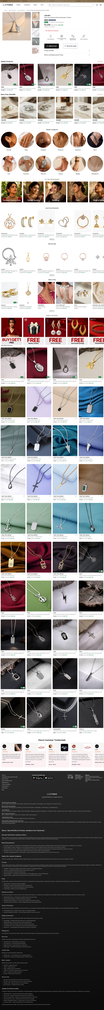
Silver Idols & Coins (56, 803)
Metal (35, 4)
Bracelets (14, 811)
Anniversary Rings (6, 818)
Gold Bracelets (12, 807)
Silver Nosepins (47, 803)
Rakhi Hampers (86, 822)
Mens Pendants (21, 10)
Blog (3, 789)
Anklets (54, 811)
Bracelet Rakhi (46, 822)
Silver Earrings (5, 803)
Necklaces (9, 811)
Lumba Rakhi (79, 822)
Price (42, 4)
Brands (18, 4)
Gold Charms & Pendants (28, 807)
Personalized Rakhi (55, 822)
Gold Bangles (38, 807)
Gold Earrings (5, 807)
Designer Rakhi (33, 822)
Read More (28, 761)
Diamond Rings (87, 811)
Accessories (80, 811)
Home (5, 10)
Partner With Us (5, 786)
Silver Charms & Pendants (29, 803)
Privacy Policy (5, 778)
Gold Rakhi (39, 822)
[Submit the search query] (50, 5)
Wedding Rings (14, 818)
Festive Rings (31, 818)
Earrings (4, 811)
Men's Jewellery (69, 811)
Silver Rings (20, 803)
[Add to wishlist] (24, 380)
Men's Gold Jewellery (31, 814)
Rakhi (75, 811)
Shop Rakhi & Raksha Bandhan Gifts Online (11, 822)
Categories (27, 4)
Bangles (33, 811)
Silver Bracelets (13, 803)
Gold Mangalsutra (53, 807)
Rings (19, 811)
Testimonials (5, 788)
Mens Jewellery (12, 10)
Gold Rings (19, 807)
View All (99, 61)
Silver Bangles (39, 803)
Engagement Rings (23, 818)
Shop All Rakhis (25, 822)
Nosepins (38, 811)
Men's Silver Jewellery (20, 814)
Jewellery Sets (60, 811)
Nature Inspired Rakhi (10, 823)
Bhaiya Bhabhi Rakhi (70, 822)
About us (4, 775)
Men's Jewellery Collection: (8, 814)
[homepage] (7, 5)
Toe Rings (50, 811)
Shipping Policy (5, 782)
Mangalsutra (44, 811)
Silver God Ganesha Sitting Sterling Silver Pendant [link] (38, 10)
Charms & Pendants (25, 811)
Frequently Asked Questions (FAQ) (9, 777)
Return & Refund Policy (7, 780)
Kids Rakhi (62, 822)
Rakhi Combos (93, 822)
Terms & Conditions (6, 784)
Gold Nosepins (45, 807)
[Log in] (97, 5)
